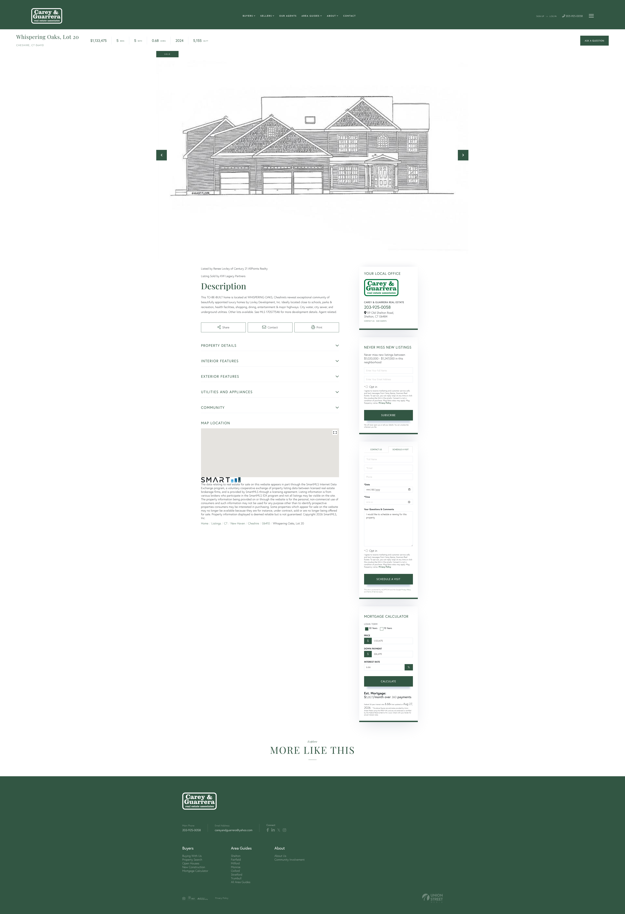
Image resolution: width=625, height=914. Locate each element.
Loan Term (371, 624)
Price (367, 635)
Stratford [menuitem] (236, 874)
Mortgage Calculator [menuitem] (195, 871)
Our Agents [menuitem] (288, 16)
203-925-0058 (574, 16)
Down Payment (373, 648)
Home (204, 523)
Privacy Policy (385, 403)
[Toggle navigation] (591, 15)
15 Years (388, 628)
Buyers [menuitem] (248, 16)
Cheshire (253, 523)
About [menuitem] (331, 16)
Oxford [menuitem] (235, 871)
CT (226, 523)
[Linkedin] (273, 830)
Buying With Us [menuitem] (192, 856)
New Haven (238, 523)
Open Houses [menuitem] (190, 863)
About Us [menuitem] (280, 856)
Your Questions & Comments (379, 509)
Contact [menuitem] (349, 16)
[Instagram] (284, 830)
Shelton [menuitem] (235, 856)
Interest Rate (372, 661)
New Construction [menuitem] (193, 867)
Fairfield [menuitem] (236, 859)
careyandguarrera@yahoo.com (233, 830)
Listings (216, 523)
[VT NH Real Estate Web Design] (432, 898)
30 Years (373, 628)
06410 (266, 523)
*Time (367, 496)
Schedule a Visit (400, 449)
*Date (367, 484)
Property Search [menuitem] (192, 859)
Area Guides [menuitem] (310, 16)
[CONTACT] (594, 41)
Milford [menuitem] (235, 863)
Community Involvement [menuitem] (289, 859)
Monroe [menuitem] (235, 867)
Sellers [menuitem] (266, 16)
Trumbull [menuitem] (236, 878)
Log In (552, 16)
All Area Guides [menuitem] (240, 882)
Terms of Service (372, 592)
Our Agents (381, 321)
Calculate (388, 681)
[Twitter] (278, 830)
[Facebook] (267, 830)
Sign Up (540, 16)
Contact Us (369, 321)
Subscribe (388, 415)
